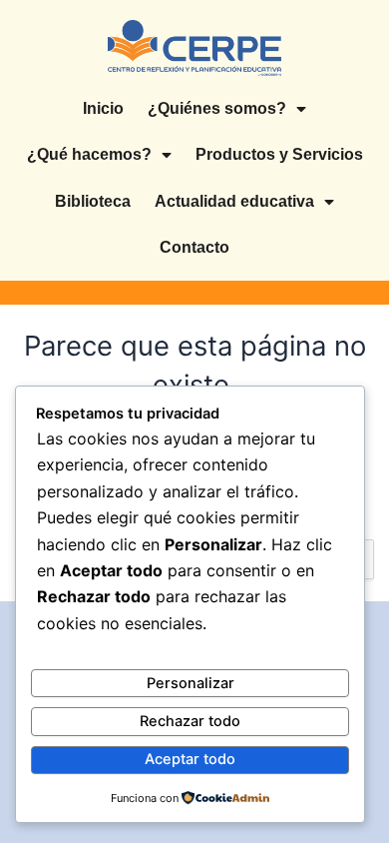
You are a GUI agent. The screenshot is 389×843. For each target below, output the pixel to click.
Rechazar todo (190, 721)
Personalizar (190, 683)
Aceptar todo (190, 759)
